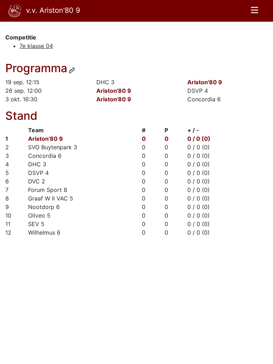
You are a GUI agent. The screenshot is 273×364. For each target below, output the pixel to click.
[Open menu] (254, 11)
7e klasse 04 (36, 45)
